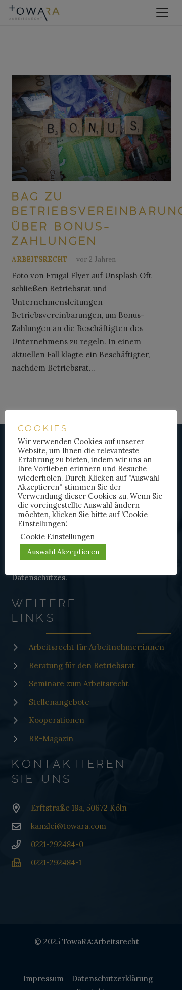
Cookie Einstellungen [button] (57, 536)
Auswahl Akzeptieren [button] (63, 551)
